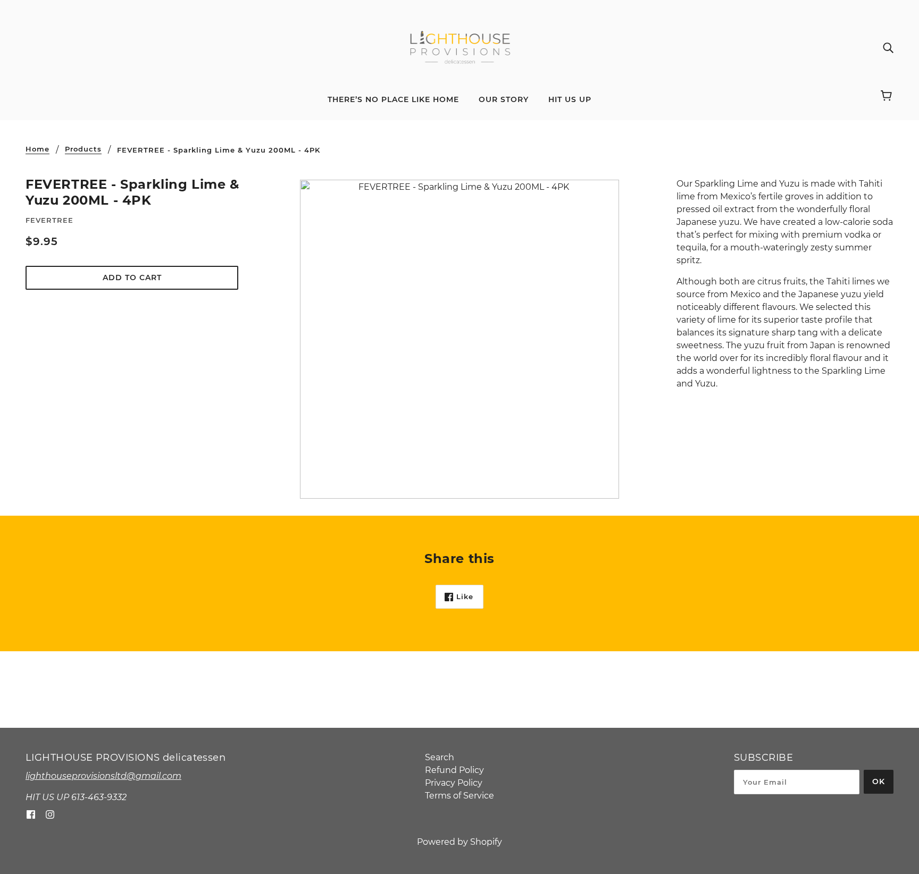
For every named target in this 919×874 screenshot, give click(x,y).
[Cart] (888, 97)
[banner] (459, 47)
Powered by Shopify (459, 842)
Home (37, 149)
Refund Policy (454, 770)
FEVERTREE (49, 220)
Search (439, 757)
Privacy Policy (453, 783)
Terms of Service (459, 796)
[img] (888, 47)
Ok (878, 781)
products (83, 149)
